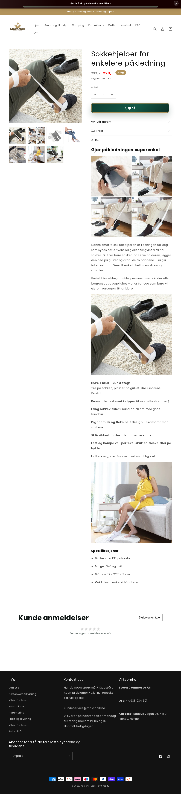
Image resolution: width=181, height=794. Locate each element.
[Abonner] (68, 756)
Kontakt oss (16, 706)
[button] (96, 25)
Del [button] (97, 140)
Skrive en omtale (149, 617)
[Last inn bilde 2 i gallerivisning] (36, 135)
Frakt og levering (20, 719)
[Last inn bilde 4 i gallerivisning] (73, 135)
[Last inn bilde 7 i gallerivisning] (54, 154)
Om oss (14, 687)
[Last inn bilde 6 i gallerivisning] (36, 154)
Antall (94, 87)
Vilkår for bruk (18, 700)
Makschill (85, 786)
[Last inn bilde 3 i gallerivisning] (54, 135)
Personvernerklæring (22, 694)
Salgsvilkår (16, 731)
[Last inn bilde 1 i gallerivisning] (17, 135)
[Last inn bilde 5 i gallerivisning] (17, 154)
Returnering (16, 712)
